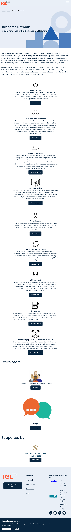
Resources (30, 489)
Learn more (35, 138)
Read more (35, 103)
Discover (36, 388)
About (8, 11)
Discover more (36, 172)
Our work (29, 480)
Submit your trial (35, 352)
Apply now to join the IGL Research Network (24, 31)
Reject (17, 529)
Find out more (35, 264)
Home (3, 11)
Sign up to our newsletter (13, 486)
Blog (28, 493)
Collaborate (30, 484)
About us (29, 475)
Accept (6, 529)
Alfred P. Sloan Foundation (25, 67)
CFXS (22, 123)
